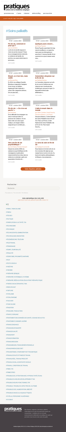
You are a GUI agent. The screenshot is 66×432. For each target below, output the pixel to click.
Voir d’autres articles (33, 169)
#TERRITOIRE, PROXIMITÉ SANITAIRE (17, 256)
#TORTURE (9, 290)
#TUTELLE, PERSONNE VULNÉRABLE (17, 396)
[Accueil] (16, 7)
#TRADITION (10, 307)
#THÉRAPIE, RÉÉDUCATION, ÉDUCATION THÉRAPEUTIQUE (24, 280)
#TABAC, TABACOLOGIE (13, 208)
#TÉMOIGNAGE (10, 246)
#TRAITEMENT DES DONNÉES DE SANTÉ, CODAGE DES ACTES (25, 318)
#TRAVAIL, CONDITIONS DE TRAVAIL (17, 365)
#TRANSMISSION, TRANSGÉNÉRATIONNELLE (20, 345)
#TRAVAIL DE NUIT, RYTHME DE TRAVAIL (18, 355)
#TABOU (8, 212)
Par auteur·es (9, 193)
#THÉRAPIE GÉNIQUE (12, 273)
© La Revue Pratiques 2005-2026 (32, 426)
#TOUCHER (9, 301)
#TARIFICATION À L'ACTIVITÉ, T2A (16, 222)
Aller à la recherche (22, 1)
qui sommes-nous (9, 13)
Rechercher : (12, 184)
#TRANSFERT (10, 335)
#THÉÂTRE (9, 266)
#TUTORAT (9, 399)
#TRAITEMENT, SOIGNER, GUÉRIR (16, 321)
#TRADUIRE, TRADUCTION (14, 311)
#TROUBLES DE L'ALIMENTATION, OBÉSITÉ (19, 389)
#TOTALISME (10, 294)
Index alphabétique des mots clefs (33, 198)
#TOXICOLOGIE (10, 304)
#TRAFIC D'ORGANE (12, 314)
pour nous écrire (47, 13)
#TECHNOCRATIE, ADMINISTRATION (17, 232)
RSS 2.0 (23, 426)
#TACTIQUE (9, 219)
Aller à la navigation (5, 1)
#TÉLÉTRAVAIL (10, 243)
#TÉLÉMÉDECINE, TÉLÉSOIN (15, 239)
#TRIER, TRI (9, 369)
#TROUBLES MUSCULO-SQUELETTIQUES (19, 393)
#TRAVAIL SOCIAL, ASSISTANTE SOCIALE (18, 362)
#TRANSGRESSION (12, 341)
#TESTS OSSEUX (11, 263)
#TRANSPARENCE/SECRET (14, 348)
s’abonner (26, 13)
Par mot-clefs (17, 193)
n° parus (18, 13)
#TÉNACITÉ (9, 253)
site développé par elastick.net (46, 426)
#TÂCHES (9, 215)
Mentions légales (17, 426)
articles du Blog (36, 13)
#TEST (8, 260)
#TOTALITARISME (11, 297)
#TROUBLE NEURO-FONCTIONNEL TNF (18, 382)
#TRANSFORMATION (12, 338)
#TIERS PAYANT (11, 287)
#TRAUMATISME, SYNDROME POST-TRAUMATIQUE (21, 352)
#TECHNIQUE (10, 229)
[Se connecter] (60, 8)
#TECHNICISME (11, 226)
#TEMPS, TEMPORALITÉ (13, 249)
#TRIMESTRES (10, 372)
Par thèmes (25, 193)
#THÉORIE (9, 270)
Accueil (5, 18)
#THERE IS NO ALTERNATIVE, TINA (16, 283)
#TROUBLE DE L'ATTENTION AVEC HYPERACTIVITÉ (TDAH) (24, 376)
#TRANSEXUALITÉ (11, 331)
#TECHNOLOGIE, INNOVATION (15, 236)
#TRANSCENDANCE (12, 324)
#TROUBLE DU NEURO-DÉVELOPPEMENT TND (20, 379)
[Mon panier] (55, 8)
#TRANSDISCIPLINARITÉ (13, 328)
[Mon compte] (57, 8)
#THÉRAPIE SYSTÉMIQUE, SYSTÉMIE (17, 277)
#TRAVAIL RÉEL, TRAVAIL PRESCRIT (17, 358)
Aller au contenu (13, 1)
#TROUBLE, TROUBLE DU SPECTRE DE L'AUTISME (21, 386)
